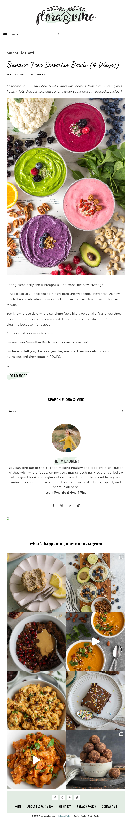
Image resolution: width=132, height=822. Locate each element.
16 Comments (38, 74)
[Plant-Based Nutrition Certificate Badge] (8, 519)
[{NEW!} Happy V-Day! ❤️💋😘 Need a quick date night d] (36, 759)
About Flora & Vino (40, 806)
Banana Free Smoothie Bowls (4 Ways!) (63, 65)
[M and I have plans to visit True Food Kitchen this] (36, 700)
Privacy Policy (86, 806)
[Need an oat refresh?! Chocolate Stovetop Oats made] (36, 641)
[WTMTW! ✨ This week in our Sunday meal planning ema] (95, 582)
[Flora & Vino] (66, 24)
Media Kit (65, 806)
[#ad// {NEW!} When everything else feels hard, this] (95, 641)
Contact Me (109, 806)
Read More (18, 376)
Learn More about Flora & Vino (66, 492)
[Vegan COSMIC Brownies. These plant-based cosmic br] (95, 700)
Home (18, 806)
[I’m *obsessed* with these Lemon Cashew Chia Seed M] (36, 582)
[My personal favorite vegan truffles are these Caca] (95, 759)
